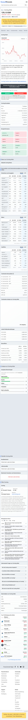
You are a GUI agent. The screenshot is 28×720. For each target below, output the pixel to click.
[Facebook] (15, 667)
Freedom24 (17, 698)
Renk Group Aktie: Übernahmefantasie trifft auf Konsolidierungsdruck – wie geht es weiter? (14, 555)
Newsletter (3, 686)
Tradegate (18, 14)
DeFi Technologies (8, 656)
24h (6, 520)
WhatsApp (17, 684)
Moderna (6, 617)
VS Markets (17, 708)
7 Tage (10, 520)
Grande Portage (7, 640)
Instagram (17, 682)
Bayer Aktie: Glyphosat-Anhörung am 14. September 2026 (13, 542)
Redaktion (17, 674)
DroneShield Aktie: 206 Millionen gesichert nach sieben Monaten (15, 530)
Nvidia (5, 652)
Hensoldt (6, 628)
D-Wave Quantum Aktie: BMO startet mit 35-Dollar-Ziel (14, 548)
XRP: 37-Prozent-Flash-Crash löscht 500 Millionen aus (13, 523)
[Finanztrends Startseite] (6, 2)
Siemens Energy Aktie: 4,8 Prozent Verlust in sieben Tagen (14, 539)
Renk (5, 644)
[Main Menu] (26, 2)
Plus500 (17, 702)
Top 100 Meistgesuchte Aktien (14, 659)
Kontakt (3, 692)
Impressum (4, 674)
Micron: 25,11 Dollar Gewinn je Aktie (12, 536)
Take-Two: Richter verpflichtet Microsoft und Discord (14, 552)
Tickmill (17, 706)
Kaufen (8, 93)
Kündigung (3, 694)
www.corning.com (16, 494)
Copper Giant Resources (9, 632)
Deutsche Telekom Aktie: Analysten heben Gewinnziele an (13, 527)
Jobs (2, 684)
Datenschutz (4, 680)
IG (15, 700)
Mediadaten (4, 676)
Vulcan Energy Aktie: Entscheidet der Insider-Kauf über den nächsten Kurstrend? (14, 558)
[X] (18, 667)
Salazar (5, 636)
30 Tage (13, 520)
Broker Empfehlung (19, 692)
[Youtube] (21, 667)
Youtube (17, 676)
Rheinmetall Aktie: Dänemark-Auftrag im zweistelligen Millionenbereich (13, 545)
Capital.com (18, 696)
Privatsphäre (4, 682)
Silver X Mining (7, 624)
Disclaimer (3, 678)
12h (4, 520)
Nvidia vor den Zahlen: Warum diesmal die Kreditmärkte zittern (13, 533)
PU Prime (17, 704)
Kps (5, 648)
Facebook (17, 680)
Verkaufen (21, 93)
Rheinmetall (6, 621)
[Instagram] (23, 667)
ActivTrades (17, 694)
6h (2, 520)
